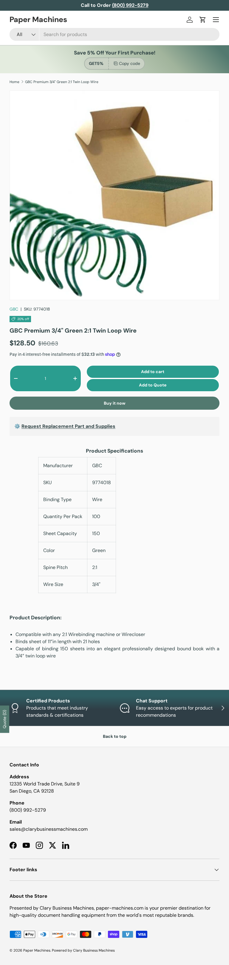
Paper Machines (36, 950)
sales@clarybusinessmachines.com (49, 829)
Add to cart (152, 371)
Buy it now (115, 403)
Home (14, 82)
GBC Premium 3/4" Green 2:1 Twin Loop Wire (61, 82)
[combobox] (114, 34)
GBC (14, 309)
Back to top (114, 736)
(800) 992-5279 (28, 810)
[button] (202, 19)
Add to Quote (152, 385)
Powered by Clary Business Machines (83, 950)
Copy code (129, 63)
